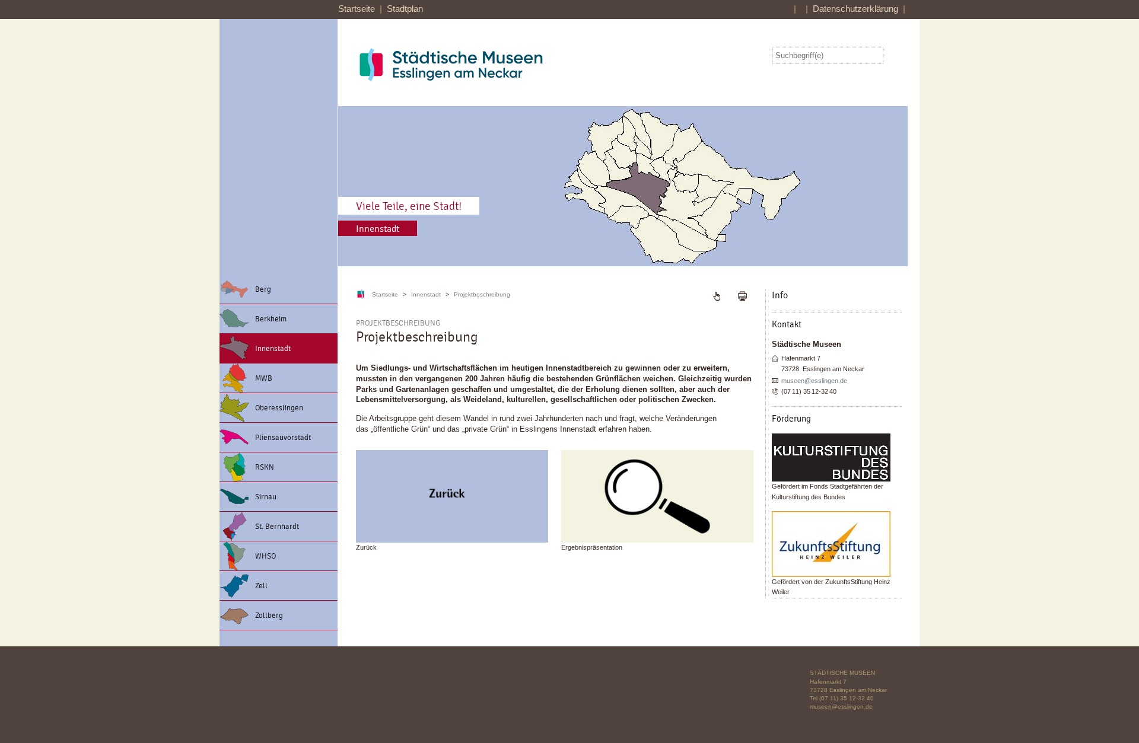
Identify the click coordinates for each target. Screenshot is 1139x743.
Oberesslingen (279, 408)
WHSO (265, 556)
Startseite (356, 9)
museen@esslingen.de (814, 380)
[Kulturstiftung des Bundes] (837, 457)
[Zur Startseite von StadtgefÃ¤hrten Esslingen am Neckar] (480, 64)
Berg (263, 289)
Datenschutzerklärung (855, 9)
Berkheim (271, 319)
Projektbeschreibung (482, 294)
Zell (261, 586)
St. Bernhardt (277, 526)
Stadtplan (405, 9)
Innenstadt (273, 349)
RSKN (264, 467)
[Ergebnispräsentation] (657, 496)
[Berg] (452, 496)
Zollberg (269, 615)
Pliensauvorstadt (283, 437)
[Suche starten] (895, 56)
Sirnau (265, 497)
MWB (263, 378)
